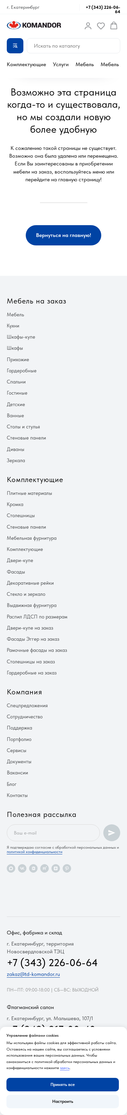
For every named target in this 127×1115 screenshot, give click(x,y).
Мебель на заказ (36, 300)
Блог (12, 784)
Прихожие (18, 359)
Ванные (15, 416)
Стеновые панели (26, 438)
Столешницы (21, 515)
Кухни (13, 326)
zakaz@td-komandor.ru (33, 974)
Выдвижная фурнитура (32, 605)
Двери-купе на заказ (30, 628)
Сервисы (16, 750)
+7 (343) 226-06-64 (103, 9)
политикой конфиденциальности (34, 851)
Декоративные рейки (30, 583)
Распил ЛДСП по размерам (37, 617)
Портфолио (19, 739)
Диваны (15, 449)
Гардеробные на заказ (32, 673)
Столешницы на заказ (31, 662)
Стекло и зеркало (26, 594)
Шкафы (15, 348)
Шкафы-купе (21, 337)
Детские (16, 404)
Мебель (85, 64)
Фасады (16, 572)
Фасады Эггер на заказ (33, 639)
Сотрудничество (25, 717)
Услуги (61, 64)
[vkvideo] (33, 868)
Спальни (16, 382)
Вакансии (17, 773)
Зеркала (16, 460)
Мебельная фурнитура (32, 538)
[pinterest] (67, 868)
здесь (64, 1067)
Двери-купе (20, 560)
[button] (88, 26)
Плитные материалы (29, 493)
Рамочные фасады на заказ (37, 650)
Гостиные (17, 393)
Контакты (17, 795)
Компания (24, 691)
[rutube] (44, 868)
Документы (19, 762)
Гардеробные (22, 371)
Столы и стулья (23, 427)
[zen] (55, 868)
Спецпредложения (27, 705)
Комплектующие (26, 64)
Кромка (15, 504)
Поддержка (19, 728)
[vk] (22, 868)
